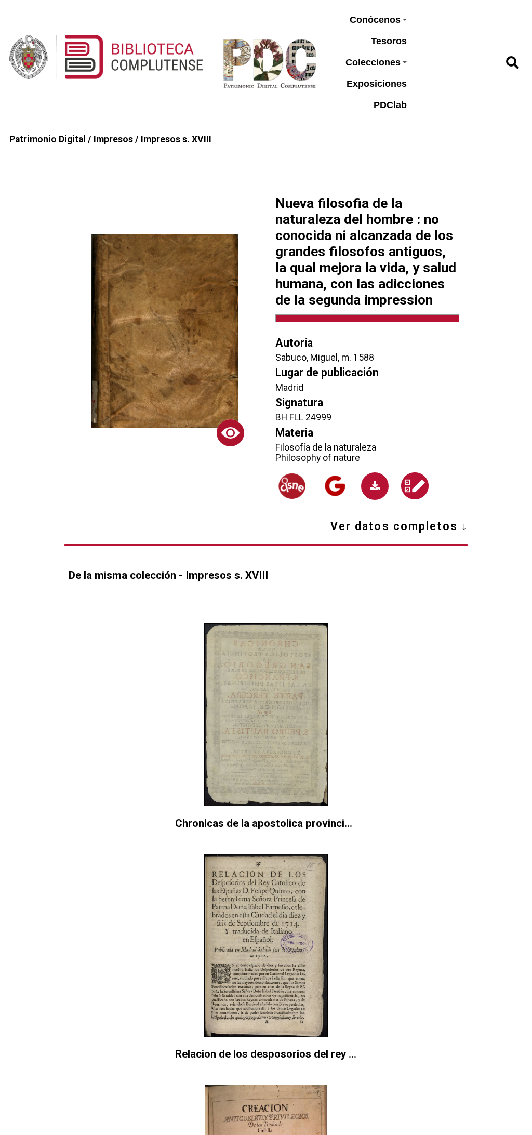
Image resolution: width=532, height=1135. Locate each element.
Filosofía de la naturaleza (325, 447)
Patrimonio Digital (47, 139)
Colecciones (373, 62)
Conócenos (375, 20)
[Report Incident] (415, 485)
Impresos (113, 139)
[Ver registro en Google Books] (335, 485)
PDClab (390, 105)
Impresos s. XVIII (176, 139)
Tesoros (389, 41)
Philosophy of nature (317, 458)
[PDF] (375, 486)
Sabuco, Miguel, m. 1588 (324, 357)
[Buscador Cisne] (292, 486)
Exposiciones (377, 83)
